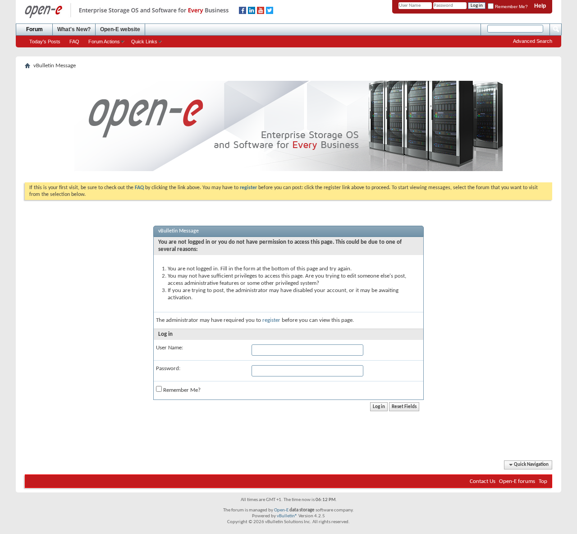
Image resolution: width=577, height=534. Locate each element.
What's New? (74, 29)
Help (540, 6)
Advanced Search (532, 41)
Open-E (281, 510)
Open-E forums (517, 481)
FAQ (74, 41)
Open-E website (120, 29)
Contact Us (482, 481)
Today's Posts (44, 41)
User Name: (169, 348)
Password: (168, 368)
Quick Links (144, 41)
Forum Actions (104, 41)
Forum (34, 29)
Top (543, 481)
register (271, 320)
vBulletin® (287, 516)
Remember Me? (511, 6)
